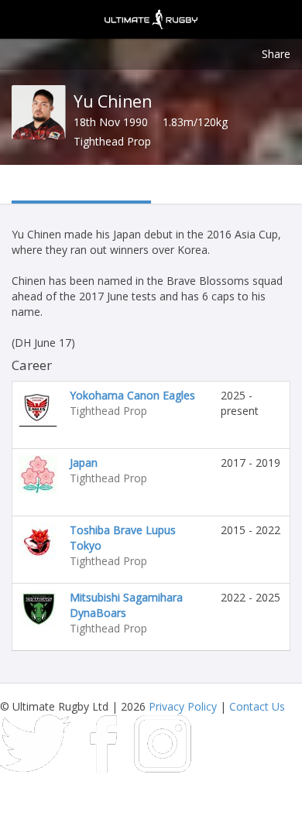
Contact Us (257, 706)
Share (276, 53)
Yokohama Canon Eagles (132, 395)
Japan (84, 462)
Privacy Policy (183, 706)
